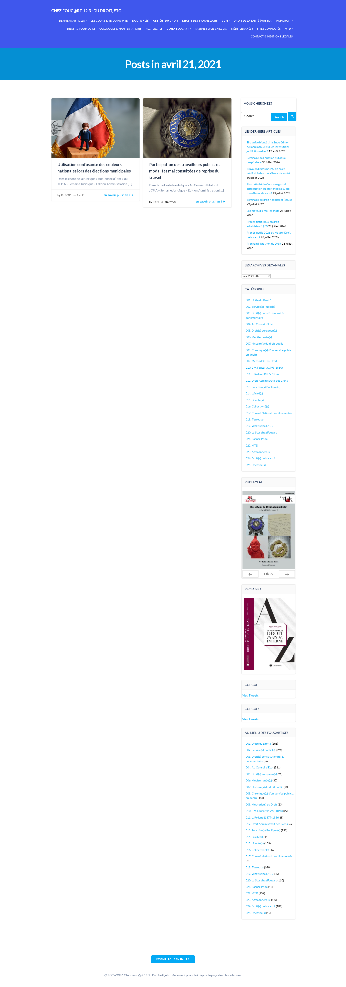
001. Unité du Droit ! (258, 300)
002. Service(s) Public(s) (260, 306)
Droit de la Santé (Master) (253, 20)
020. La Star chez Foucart (261, 432)
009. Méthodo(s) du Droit (261, 361)
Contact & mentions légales (272, 36)
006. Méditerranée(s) (259, 337)
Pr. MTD (66, 195)
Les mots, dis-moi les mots (263, 210)
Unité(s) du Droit (165, 20)
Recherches (154, 28)
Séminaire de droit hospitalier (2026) (269, 199)
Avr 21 (81, 195)
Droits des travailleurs (200, 20)
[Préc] (250, 574)
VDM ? (226, 20)
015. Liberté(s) (255, 400)
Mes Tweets (250, 695)
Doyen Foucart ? (179, 28)
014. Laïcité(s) (254, 393)
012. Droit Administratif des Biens (267, 380)
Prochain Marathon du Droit (264, 243)
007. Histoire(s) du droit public (264, 343)
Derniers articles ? (73, 20)
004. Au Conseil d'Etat (260, 324)
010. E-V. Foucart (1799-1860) (264, 367)
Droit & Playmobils (81, 28)
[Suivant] (287, 574)
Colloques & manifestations (120, 28)
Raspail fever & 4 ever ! (211, 28)
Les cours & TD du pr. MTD (109, 20)
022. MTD (252, 445)
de (268, 574)
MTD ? (289, 28)
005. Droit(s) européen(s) (261, 330)
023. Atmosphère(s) (258, 452)
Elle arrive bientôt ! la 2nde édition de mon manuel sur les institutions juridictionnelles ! (268, 147)
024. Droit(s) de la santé (260, 458)
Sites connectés (269, 28)
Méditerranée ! (242, 28)
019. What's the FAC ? (259, 425)
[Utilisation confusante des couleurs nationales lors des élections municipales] (95, 128)
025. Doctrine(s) (256, 465)
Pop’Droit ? (284, 20)
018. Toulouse (255, 419)
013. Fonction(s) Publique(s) (263, 387)
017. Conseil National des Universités (269, 413)
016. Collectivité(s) (257, 406)
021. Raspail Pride (257, 439)
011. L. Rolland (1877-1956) (263, 374)
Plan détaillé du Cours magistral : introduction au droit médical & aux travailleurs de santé (268, 188)
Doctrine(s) (140, 20)
